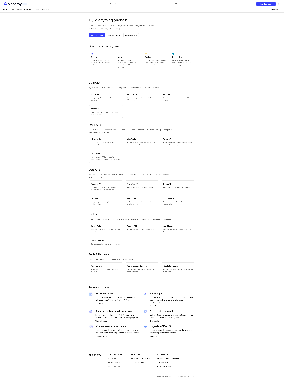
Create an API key (97, 35)
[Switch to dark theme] (278, 4)
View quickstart (101, 321)
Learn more (154, 336)
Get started (100, 303)
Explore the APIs (131, 35)
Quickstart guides (114, 35)
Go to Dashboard (266, 4)
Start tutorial (154, 306)
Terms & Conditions (164, 376)
